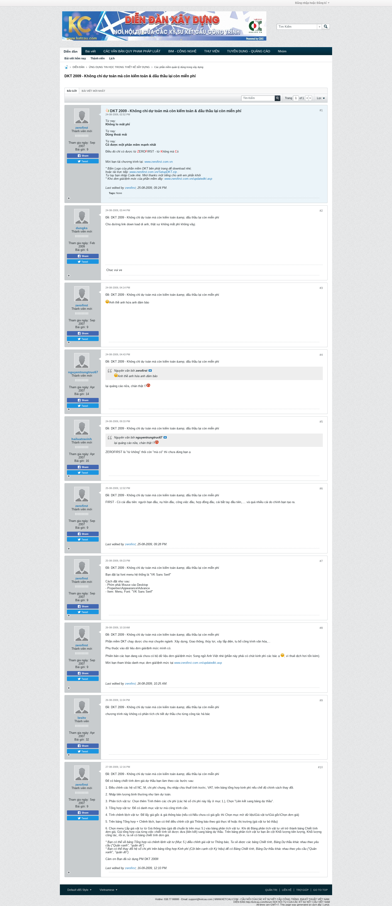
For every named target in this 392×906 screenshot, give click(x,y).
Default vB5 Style (78, 889)
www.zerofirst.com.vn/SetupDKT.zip (153, 172)
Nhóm (282, 51)
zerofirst (81, 127)
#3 (321, 288)
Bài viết (90, 51)
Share (84, 155)
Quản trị (271, 890)
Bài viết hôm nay (75, 58)
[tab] (71, 91)
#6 (321, 488)
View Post (150, 370)
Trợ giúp (302, 890)
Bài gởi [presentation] (72, 91)
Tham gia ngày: (79, 142)
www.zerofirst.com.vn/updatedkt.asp (188, 178)
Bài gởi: (80, 149)
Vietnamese (107, 889)
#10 (320, 767)
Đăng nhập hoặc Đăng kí (310, 3)
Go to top (320, 890)
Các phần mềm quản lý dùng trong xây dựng (178, 67)
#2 (321, 210)
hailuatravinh (81, 439)
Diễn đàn (71, 51)
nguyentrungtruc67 (83, 372)
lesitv (82, 717)
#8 (321, 628)
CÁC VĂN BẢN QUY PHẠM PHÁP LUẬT (132, 51)
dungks (82, 228)
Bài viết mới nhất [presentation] (93, 91)
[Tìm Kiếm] (326, 27)
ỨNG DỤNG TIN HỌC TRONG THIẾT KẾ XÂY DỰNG (119, 67)
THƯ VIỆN (211, 51)
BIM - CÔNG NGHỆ (182, 51)
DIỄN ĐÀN (78, 67)
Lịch (112, 58)
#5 (321, 421)
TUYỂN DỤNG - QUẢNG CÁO (248, 51)
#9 (321, 700)
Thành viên (98, 58)
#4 (321, 354)
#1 (321, 110)
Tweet (84, 161)
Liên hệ (287, 890)
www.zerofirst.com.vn (159, 161)
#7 (321, 561)
